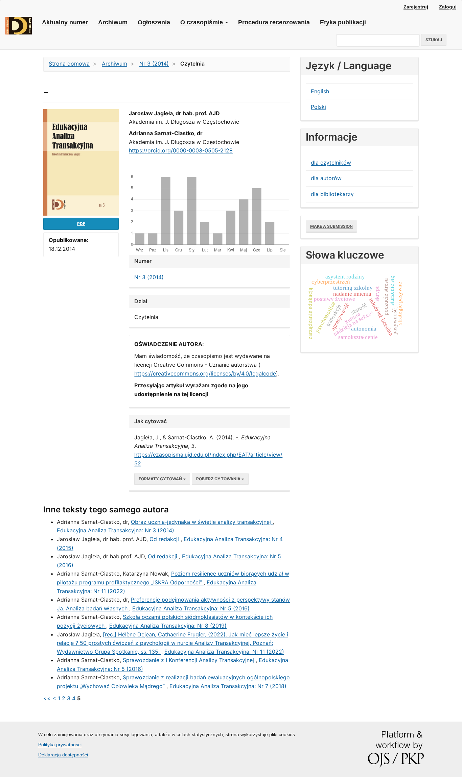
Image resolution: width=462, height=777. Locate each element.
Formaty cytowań (161, 478)
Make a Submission (331, 226)
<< (47, 698)
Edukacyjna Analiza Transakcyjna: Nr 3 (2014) (115, 530)
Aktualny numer (65, 22)
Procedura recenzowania (274, 22)
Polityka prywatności (60, 744)
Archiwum (113, 22)
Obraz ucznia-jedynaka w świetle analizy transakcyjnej (202, 521)
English (320, 91)
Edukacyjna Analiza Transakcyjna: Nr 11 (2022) (224, 651)
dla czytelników (331, 162)
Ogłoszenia (154, 22)
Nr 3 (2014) (154, 63)
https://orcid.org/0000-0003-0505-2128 (181, 150)
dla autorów (326, 178)
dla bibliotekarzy (332, 194)
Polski (318, 106)
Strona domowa (69, 63)
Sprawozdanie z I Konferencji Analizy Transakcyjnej (189, 660)
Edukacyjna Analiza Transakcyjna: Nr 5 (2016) (191, 608)
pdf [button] (81, 223)
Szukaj (433, 39)
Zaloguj (448, 6)
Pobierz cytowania (218, 478)
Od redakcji (165, 539)
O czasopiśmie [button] (202, 22)
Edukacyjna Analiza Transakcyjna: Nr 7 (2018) (227, 686)
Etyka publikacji (343, 22)
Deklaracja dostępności (63, 754)
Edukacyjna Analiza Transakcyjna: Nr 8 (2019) (168, 625)
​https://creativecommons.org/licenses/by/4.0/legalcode (205, 373)
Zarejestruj (415, 6)
